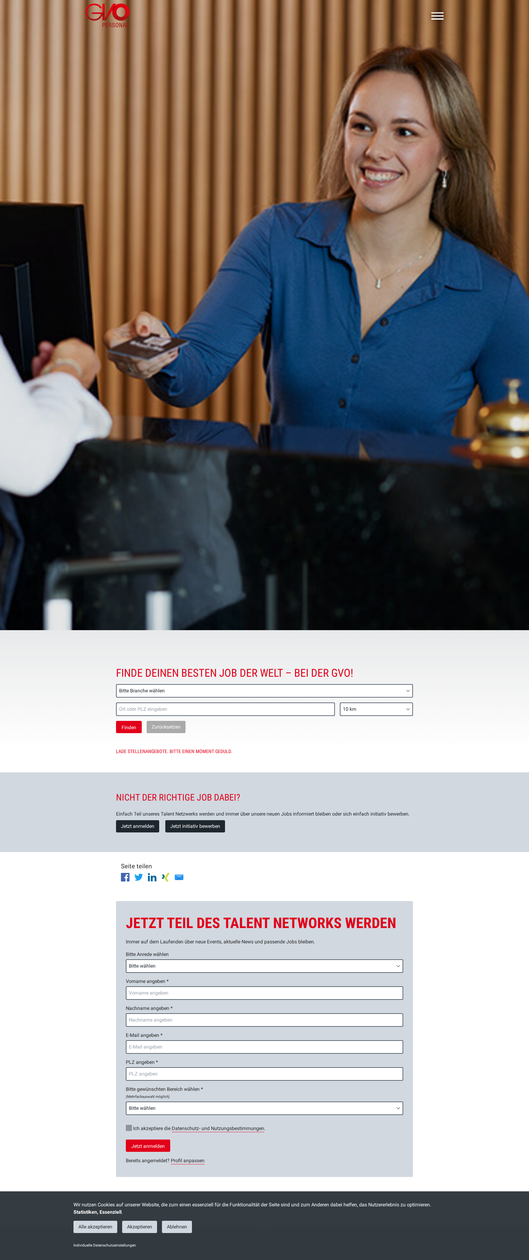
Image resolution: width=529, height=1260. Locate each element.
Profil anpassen (187, 1160)
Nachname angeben (149, 1008)
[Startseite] (109, 15)
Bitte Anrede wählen (147, 954)
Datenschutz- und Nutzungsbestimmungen (218, 1128)
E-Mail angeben (144, 1035)
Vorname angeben (147, 981)
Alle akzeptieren (95, 1227)
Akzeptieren (139, 1227)
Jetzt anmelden (137, 826)
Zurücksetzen (166, 727)
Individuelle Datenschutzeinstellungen (104, 1245)
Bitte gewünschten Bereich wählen (164, 1092)
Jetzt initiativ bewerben (195, 826)
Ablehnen (177, 1227)
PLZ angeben (142, 1062)
